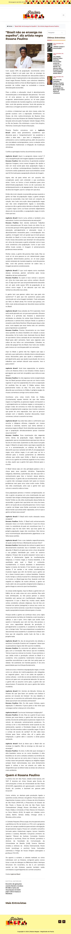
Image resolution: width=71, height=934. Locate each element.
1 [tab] (25, 906)
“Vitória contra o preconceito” (59, 47)
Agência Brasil (15, 874)
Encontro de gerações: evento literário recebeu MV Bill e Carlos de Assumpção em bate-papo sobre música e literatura (14, 887)
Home (10, 26)
